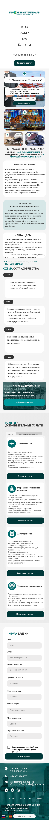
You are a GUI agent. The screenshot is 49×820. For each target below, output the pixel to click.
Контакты (24, 44)
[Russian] (4, 816)
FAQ (24, 38)
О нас (24, 26)
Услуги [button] (24, 32)
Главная (9, 798)
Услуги (21, 798)
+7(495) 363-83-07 (24, 54)
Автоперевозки (24, 534)
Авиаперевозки (24, 444)
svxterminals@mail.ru (22, 781)
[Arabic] (7, 816)
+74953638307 (18, 776)
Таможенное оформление (29, 586)
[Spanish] (11, 816)
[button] (24, 63)
